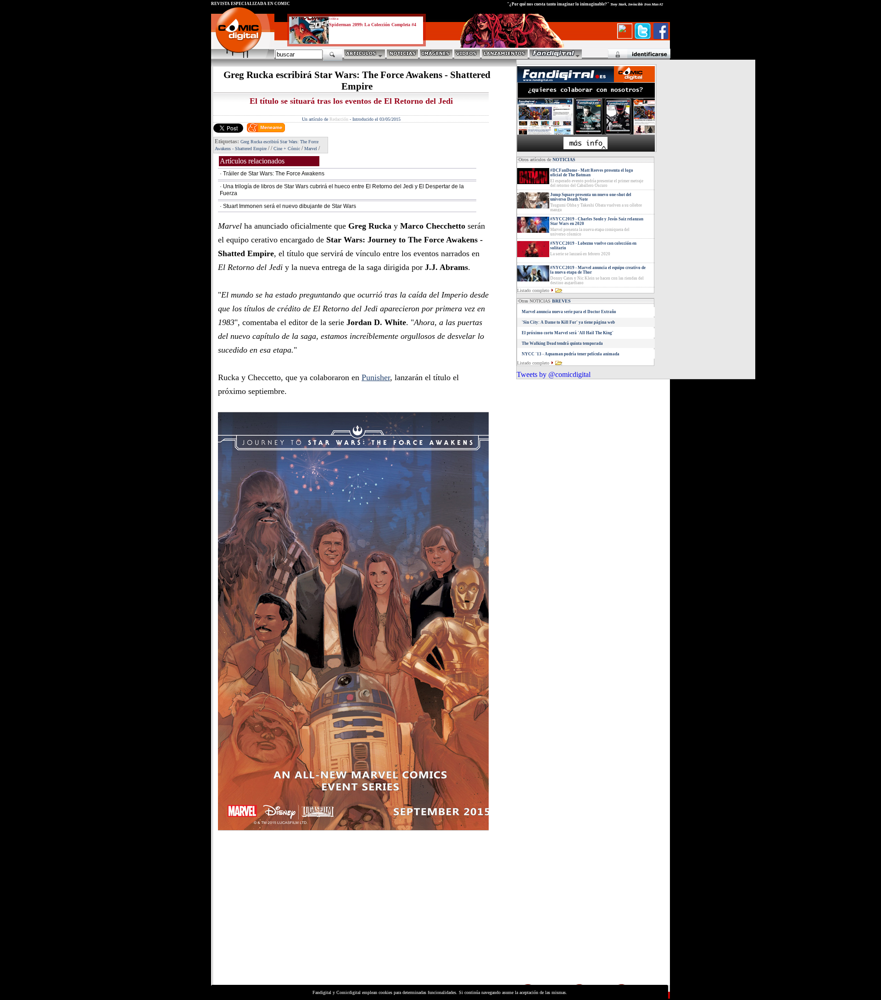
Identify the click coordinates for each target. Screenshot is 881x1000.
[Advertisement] (296, 918)
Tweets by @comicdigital (554, 374)
